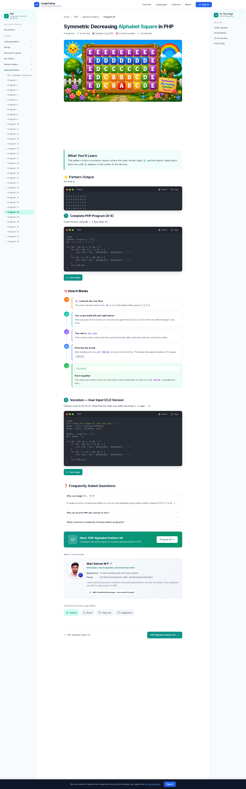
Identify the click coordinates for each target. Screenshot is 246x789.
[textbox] (123, 253)
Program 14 (13, 144)
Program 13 (13, 139)
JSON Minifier (220, 33)
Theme (164, 189)
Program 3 (13, 90)
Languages (161, 4)
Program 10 (13, 124)
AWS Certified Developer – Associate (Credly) (113, 592)
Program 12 (13, 134)
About (188, 4)
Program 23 (13, 188)
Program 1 (13, 80)
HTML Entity (219, 43)
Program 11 (13, 129)
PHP (76, 17)
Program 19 (13, 168)
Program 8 (13, 114)
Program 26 (13, 202)
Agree (170, 784)
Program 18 (13, 163)
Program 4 (13, 95)
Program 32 (13, 232)
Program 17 (13, 158)
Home (66, 17)
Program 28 (13, 212)
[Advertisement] (123, 125)
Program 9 (13, 119)
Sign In (205, 4)
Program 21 (13, 178)
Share (89, 612)
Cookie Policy (154, 784)
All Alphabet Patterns (19, 75)
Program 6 (13, 105)
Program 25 (13, 197)
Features (176, 4)
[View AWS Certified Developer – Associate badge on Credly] (80, 575)
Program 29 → (167, 539)
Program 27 (13, 207)
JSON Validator (221, 28)
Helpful (73, 612)
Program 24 (13, 192)
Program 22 (13, 183)
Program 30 (13, 222)
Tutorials (146, 4)
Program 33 (13, 237)
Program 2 (13, 85)
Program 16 (13, 153)
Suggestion (126, 612)
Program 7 (13, 110)
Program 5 (13, 100)
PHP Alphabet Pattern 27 (78, 635)
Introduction (9, 30)
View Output (74, 277)
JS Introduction (221, 38)
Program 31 (13, 227)
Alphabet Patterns (90, 17)
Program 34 (13, 241)
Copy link (106, 612)
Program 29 (13, 217)
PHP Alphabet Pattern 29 (163, 635)
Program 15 (13, 149)
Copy (176, 189)
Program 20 (13, 173)
